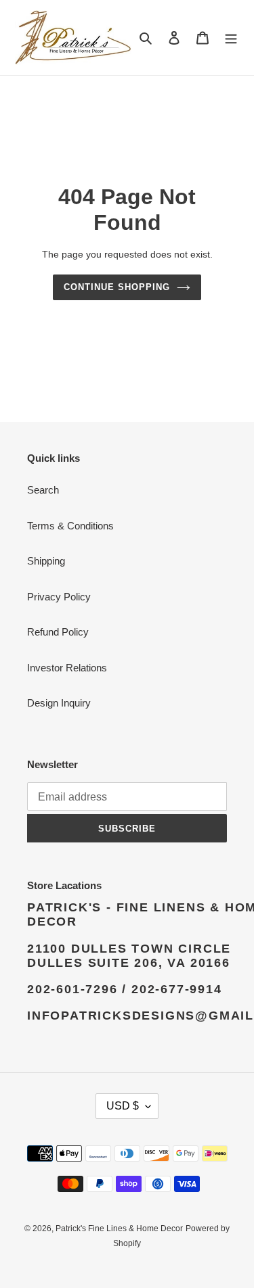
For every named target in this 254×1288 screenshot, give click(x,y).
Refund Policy (58, 632)
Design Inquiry (59, 703)
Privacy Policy (59, 596)
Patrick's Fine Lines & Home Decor (119, 1228)
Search (43, 490)
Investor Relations (67, 667)
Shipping (46, 561)
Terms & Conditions (70, 525)
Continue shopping (117, 287)
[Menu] (231, 37)
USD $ (122, 1106)
